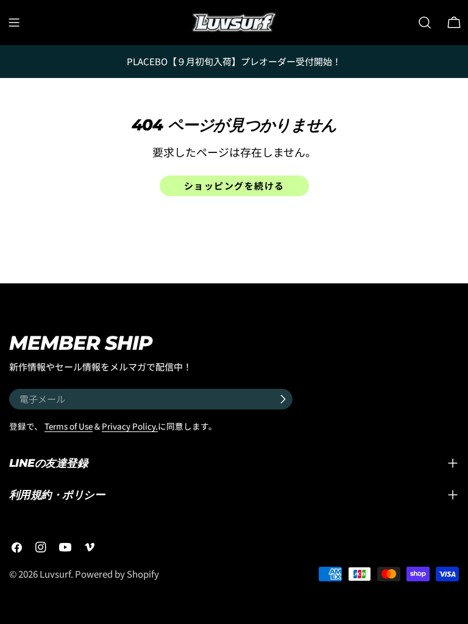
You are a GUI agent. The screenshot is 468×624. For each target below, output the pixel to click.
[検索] (425, 22)
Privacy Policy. (130, 426)
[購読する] (282, 399)
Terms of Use (68, 426)
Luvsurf (55, 573)
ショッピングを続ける (234, 185)
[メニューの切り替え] (14, 22)
